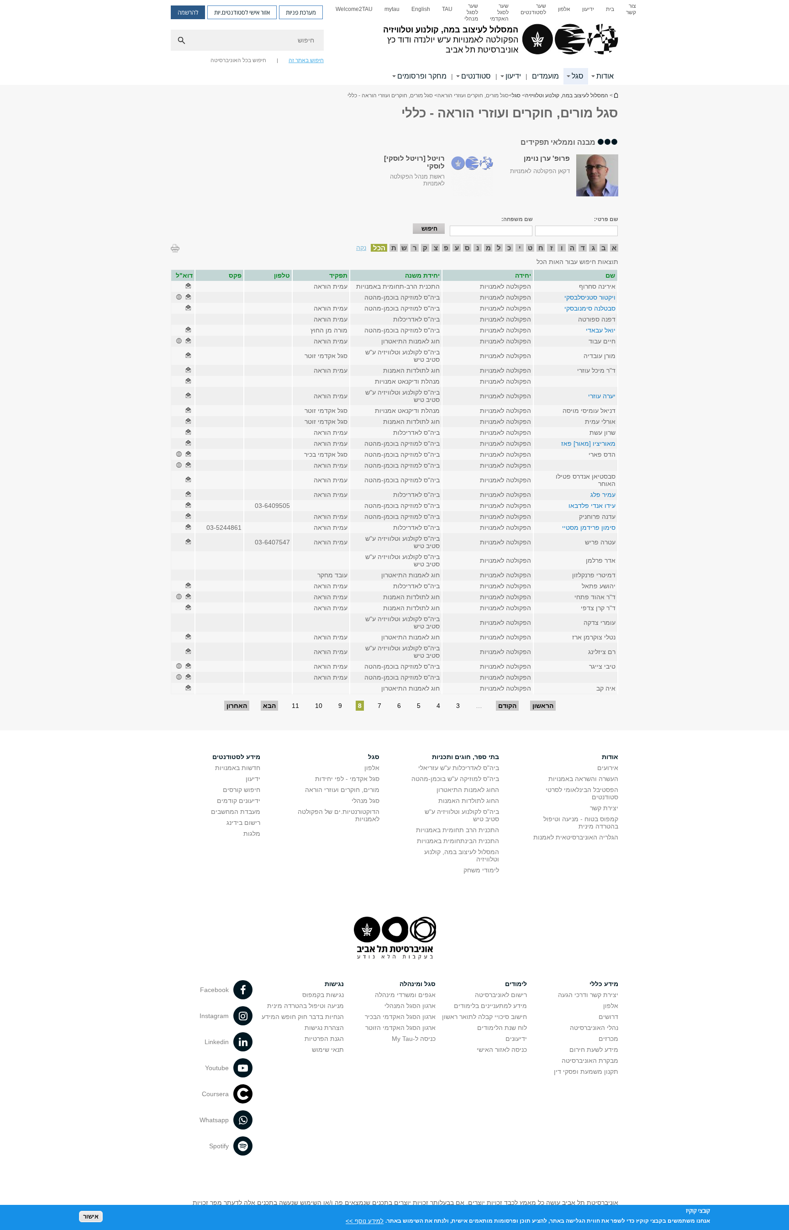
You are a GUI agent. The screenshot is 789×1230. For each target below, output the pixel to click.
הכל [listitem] (379, 248)
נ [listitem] (477, 248)
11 (295, 705)
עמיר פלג (602, 494)
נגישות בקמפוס (323, 994)
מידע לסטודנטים (236, 756)
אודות (605, 76)
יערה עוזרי (601, 396)
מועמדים (545, 76)
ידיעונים (516, 1038)
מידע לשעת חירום (593, 1049)
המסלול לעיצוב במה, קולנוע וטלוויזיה (615, 95)
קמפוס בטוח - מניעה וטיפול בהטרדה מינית (580, 822)
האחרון (236, 705)
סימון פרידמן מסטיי (588, 527)
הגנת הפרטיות (324, 1038)
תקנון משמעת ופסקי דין (586, 1071)
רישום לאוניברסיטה (501, 994)
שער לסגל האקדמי (499, 12)
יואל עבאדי (600, 330)
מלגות (251, 833)
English (420, 9)
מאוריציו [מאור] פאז (588, 443)
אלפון (564, 9)
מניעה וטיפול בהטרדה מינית (305, 1005)
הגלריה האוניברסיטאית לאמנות (575, 837)
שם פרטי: (606, 219)
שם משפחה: (517, 219)
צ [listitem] (436, 248)
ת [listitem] (393, 248)
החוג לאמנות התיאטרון (468, 789)
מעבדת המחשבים (235, 811)
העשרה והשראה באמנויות (583, 778)
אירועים (607, 767)
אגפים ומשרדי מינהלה (405, 994)
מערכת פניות (301, 12)
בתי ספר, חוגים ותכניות (465, 756)
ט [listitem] (530, 248)
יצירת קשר (604, 808)
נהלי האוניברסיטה (594, 1027)
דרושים (608, 1016)
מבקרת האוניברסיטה (590, 1060)
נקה (361, 247)
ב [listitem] (603, 248)
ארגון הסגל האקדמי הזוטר (400, 1027)
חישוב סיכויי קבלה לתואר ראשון (484, 1016)
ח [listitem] (540, 248)
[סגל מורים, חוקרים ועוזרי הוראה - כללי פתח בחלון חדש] (188, 286)
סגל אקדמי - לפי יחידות (347, 778)
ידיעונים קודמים (238, 800)
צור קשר (631, 9)
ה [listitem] (572, 248)
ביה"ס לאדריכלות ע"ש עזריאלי (458, 767)
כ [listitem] (509, 248)
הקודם (507, 705)
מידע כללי (603, 983)
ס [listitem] (467, 248)
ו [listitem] (562, 248)
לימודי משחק (481, 870)
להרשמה (188, 12)
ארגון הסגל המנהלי (410, 1005)
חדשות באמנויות (237, 767)
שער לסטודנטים (533, 9)
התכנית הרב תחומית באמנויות (457, 830)
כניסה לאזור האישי (502, 1049)
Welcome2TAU (354, 9)
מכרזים (608, 1038)
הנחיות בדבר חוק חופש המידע (303, 1016)
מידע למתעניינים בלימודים (490, 1005)
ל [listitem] (499, 248)
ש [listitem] (404, 248)
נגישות (334, 983)
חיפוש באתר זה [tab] (306, 60)
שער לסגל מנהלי (471, 12)
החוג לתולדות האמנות (468, 800)
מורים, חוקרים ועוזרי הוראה (342, 789)
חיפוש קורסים (241, 789)
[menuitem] (631, 12)
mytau (392, 9)
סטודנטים (476, 76)
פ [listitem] (446, 248)
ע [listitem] (457, 248)
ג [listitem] (593, 248)
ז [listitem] (551, 248)
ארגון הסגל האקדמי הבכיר (400, 1016)
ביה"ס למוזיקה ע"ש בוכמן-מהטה (455, 778)
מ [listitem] (488, 248)
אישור (91, 1216)
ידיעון (588, 9)
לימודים (516, 983)
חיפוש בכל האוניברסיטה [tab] (238, 60)
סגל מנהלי (365, 800)
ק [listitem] (425, 248)
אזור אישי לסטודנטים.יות (242, 12)
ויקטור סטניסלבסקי (589, 297)
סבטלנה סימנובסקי (589, 308)
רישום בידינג (243, 822)
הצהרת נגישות (324, 1027)
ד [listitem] (583, 248)
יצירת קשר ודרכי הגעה (588, 994)
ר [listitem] (415, 248)
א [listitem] (614, 248)
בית (610, 9)
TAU (447, 9)
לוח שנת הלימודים (502, 1027)
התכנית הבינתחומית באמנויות (458, 841)
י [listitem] (520, 248)
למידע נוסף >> (365, 1220)
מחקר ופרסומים (422, 76)
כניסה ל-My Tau (414, 1038)
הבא (269, 705)
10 (318, 705)
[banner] (394, 42)
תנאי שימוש (328, 1049)
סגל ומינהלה (418, 983)
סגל (578, 76)
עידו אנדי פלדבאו (591, 505)
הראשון (542, 705)
